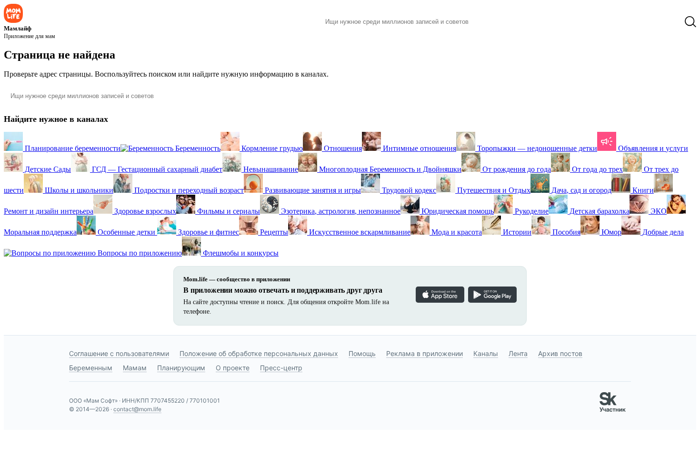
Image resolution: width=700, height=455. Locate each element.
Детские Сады (47, 169)
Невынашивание (269, 169)
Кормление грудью (271, 148)
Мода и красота (456, 232)
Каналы (485, 353)
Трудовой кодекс (408, 190)
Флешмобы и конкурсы (240, 253)
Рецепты (273, 232)
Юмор (610, 232)
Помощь (362, 353)
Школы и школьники (78, 190)
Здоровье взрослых (144, 211)
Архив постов (560, 353)
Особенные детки (126, 232)
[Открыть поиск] (690, 22)
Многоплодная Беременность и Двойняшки (389, 169)
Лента (518, 353)
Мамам (135, 368)
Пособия (565, 232)
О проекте (233, 368)
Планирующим (181, 368)
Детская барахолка (599, 211)
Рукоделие (531, 211)
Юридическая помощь (457, 211)
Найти (490, 22)
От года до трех (596, 169)
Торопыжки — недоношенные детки (536, 148)
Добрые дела (662, 232)
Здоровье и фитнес (207, 232)
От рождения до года (515, 169)
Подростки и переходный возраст (188, 190)
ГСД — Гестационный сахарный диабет (156, 169)
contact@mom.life (137, 409)
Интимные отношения (418, 148)
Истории (516, 232)
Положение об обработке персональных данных (259, 353)
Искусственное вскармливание (358, 232)
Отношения (342, 148)
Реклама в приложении (424, 353)
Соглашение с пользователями (119, 353)
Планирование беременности (71, 148)
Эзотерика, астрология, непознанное (339, 211)
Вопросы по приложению (139, 253)
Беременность (196, 148)
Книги (642, 190)
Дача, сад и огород (580, 190)
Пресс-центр (281, 368)
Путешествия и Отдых (492, 190)
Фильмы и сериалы (227, 211)
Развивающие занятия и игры (312, 190)
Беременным (90, 368)
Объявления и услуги (652, 148)
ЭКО (658, 211)
